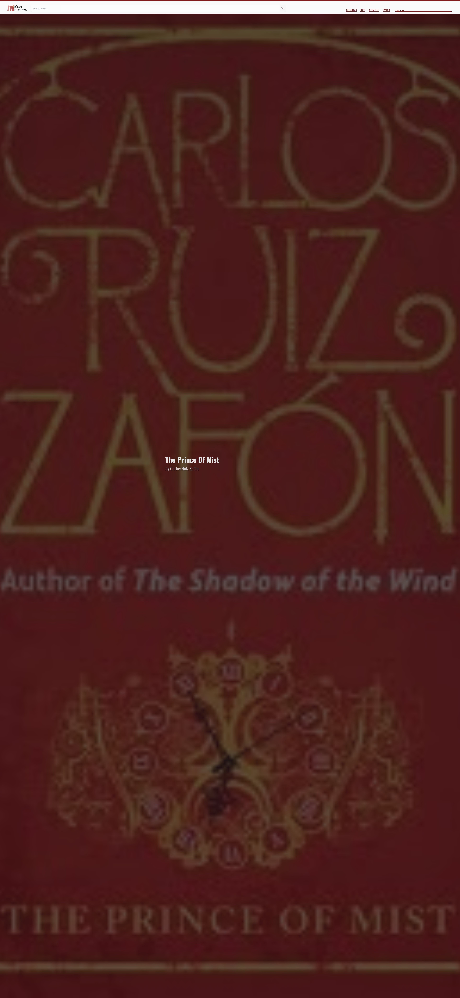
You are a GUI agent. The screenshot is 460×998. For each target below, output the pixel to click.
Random (386, 9)
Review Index (374, 9)
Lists (362, 9)
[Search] (283, 8)
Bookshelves (351, 9)
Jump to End (399, 10)
